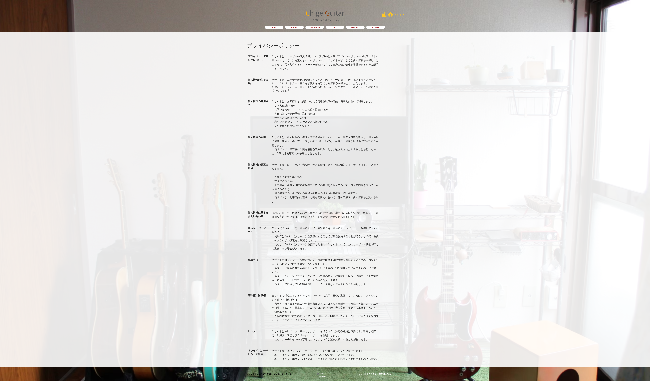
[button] (383, 14)
